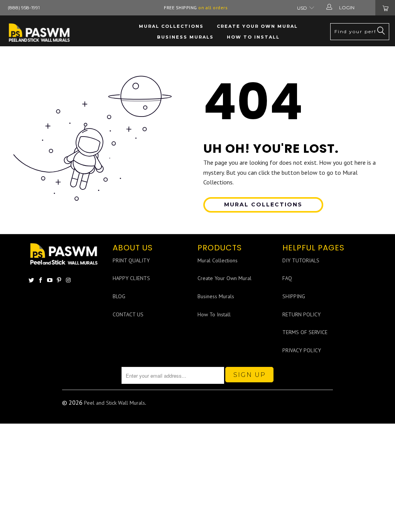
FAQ (287, 278)
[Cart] (385, 7)
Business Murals (185, 37)
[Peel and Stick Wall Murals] (39, 32)
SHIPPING (293, 296)
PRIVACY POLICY (301, 350)
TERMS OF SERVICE (304, 332)
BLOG (119, 296)
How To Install (253, 37)
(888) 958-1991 (24, 7)
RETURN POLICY (301, 314)
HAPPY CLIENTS (131, 278)
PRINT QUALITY (131, 260)
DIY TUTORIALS (300, 260)
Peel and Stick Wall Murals (114, 402)
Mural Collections (171, 26)
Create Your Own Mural (257, 26)
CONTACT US (128, 314)
